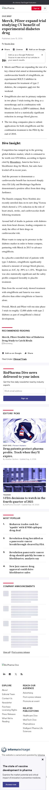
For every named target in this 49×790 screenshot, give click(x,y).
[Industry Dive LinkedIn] (4, 674)
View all (6, 652)
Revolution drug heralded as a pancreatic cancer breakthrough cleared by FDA (26, 541)
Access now (11, 784)
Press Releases (9, 714)
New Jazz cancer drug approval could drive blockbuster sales (21, 569)
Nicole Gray (10, 44)
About (5, 690)
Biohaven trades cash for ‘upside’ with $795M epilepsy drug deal (25, 527)
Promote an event (31, 701)
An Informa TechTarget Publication (24, 3)
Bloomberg (15, 161)
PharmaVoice (29, 724)
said (30, 86)
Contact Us (7, 698)
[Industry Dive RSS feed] (21, 674)
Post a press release (21, 652)
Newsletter (7, 702)
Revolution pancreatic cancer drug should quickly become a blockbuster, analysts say (26, 555)
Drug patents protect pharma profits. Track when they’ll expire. (23, 452)
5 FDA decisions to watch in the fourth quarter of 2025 (24, 500)
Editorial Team (8, 694)
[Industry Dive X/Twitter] (15, 674)
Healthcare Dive (30, 715)
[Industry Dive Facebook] (10, 674)
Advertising (28, 692)
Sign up (36, 8)
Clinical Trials (20, 359)
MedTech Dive (29, 719)
